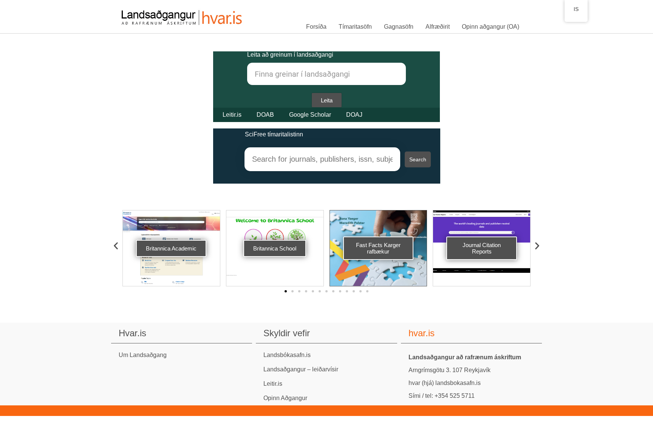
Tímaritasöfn (355, 26)
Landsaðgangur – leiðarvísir (300, 369)
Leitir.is (232, 114)
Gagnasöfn (398, 26)
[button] (116, 245)
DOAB (265, 114)
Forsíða (316, 26)
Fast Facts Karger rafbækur (378, 248)
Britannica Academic (171, 248)
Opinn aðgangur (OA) (490, 26)
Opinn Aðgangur (285, 398)
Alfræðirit (438, 26)
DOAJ (354, 114)
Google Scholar (310, 114)
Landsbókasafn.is (287, 355)
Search (417, 159)
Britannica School (274, 248)
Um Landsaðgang (143, 355)
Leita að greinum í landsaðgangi (290, 54)
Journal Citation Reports (482, 248)
